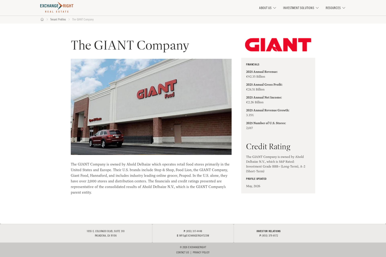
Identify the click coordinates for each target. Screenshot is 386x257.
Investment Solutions (298, 8)
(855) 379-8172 (270, 235)
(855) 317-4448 (194, 231)
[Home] (42, 19)
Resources (333, 8)
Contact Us (182, 252)
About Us (265, 8)
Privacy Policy (201, 252)
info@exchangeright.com (194, 235)
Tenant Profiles (58, 19)
